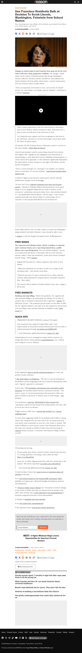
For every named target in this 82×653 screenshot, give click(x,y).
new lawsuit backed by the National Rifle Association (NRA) (41, 479)
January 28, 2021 (53, 333)
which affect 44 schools (37, 148)
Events (20, 632)
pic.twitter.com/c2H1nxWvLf (50, 464)
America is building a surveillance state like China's (37, 591)
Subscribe (43, 527)
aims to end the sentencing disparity (40, 372)
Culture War (31, 552)
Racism (49, 550)
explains (34, 258)
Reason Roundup (20, 8)
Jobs (30, 632)
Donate (36, 632)
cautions (18, 431)
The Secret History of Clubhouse (27, 379)
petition (19, 236)
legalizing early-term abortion (35, 499)
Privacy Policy (30, 643)
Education (28, 550)
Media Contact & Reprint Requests (26, 562)
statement (26, 93)
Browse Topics (12, 632)
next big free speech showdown (43, 508)
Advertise (43, 632)
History (34, 550)
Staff (26, 632)
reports (59, 301)
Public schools (42, 550)
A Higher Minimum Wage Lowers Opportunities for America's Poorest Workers (41, 538)
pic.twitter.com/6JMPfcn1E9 (47, 329)
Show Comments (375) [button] (26, 567)
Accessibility (21, 643)
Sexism (54, 550)
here (42, 180)
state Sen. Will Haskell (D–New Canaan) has (43, 402)
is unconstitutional (47, 340)
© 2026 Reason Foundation (9, 643)
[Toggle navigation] (2, 1)
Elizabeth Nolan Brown (21, 29)
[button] (78, 2)
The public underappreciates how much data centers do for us (40, 596)
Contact (59, 632)
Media (65, 632)
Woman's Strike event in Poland (29, 488)
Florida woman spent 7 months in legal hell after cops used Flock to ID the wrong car (40, 576)
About (4, 632)
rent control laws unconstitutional (31, 503)
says (62, 396)
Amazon (71, 632)
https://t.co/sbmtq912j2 (25, 457)
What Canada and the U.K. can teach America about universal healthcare (37, 582)
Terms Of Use (38, 643)
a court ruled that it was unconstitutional (48, 493)
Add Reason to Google (46, 34)
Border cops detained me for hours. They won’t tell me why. (40, 587)
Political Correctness (21, 552)
